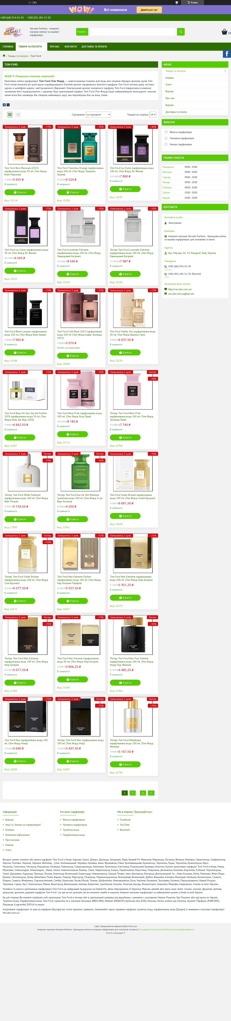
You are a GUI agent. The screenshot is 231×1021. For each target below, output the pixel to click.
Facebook (125, 819)
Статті (168, 84)
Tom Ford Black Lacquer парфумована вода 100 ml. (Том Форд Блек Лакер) (26, 333)
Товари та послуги (30, 46)
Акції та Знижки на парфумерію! (23, 824)
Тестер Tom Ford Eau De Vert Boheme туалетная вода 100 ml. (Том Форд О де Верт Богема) (80, 498)
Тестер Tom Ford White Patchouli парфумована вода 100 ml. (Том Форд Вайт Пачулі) (26, 498)
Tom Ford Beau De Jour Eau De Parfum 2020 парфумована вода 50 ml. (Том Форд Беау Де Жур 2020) (26, 416)
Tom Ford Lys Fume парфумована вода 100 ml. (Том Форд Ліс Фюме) (132, 169)
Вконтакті (125, 829)
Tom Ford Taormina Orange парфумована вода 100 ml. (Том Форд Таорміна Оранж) (80, 171)
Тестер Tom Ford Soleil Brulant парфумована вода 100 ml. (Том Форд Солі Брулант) (26, 580)
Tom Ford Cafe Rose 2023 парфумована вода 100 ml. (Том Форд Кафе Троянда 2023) (79, 335)
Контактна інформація (17, 834)
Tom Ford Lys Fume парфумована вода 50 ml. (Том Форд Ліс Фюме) (26, 251)
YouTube (125, 824)
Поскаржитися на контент (152, 929)
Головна (8, 46)
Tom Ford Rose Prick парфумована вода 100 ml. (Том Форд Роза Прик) (79, 415)
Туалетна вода (71, 829)
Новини (169, 77)
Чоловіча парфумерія (75, 824)
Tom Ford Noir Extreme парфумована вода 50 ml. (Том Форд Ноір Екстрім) (78, 660)
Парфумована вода (74, 834)
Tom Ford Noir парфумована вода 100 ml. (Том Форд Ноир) (26, 741)
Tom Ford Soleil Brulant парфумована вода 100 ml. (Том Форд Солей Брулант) (132, 496)
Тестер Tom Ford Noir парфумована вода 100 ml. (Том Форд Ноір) (80, 741)
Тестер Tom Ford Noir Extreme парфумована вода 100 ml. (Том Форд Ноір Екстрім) (26, 661)
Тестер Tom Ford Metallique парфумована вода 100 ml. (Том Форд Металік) (131, 743)
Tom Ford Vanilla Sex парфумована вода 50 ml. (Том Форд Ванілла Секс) (132, 333)
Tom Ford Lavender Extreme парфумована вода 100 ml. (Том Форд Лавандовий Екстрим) (79, 253)
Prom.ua (132, 926)
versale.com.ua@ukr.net (181, 293)
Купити (22, 192)
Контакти (71, 46)
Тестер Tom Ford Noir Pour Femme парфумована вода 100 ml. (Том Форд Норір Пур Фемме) (131, 661)
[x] (8, 105)
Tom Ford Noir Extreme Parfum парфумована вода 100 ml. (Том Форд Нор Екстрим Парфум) (79, 580)
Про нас (55, 46)
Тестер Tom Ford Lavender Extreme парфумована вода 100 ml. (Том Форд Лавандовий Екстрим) (131, 253)
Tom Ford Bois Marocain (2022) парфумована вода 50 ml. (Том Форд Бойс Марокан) (26, 171)
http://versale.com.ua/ (180, 289)
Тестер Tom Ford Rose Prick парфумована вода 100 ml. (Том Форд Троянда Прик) (131, 416)
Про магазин (12, 839)
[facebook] (4, 105)
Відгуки (169, 91)
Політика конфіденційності (180, 929)
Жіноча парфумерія (74, 819)
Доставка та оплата (94, 46)
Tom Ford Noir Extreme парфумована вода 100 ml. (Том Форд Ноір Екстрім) (131, 578)
